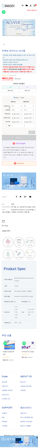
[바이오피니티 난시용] (15, 69)
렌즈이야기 (23, 413)
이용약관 (23, 390)
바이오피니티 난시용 (28, 351)
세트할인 (7, 212)
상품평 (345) (6, 231)
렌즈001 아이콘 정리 (26, 421)
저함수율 (26, 212)
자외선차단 (20, 212)
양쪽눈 (17, 97)
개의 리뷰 (12, 75)
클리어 (32, 132)
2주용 (12, 209)
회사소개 (23, 382)
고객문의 (4, 413)
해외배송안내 (19, 163)
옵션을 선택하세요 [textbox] (17, 114)
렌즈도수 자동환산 (25, 426)
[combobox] (17, 105)
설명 (3, 220)
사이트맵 (4, 426)
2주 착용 (13, 207)
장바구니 (19, 137)
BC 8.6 (17, 209)
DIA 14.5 (22, 209)
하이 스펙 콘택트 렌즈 (26, 417)
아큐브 (33, 207)
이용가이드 (5, 386)
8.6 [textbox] (13, 106)
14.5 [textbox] (13, 110)
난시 (18, 207)
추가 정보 (5, 226)
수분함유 (13, 212)
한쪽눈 (22, 97)
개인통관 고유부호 (7, 390)
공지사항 (4, 382)
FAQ (3, 417)
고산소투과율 (29, 209)
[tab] (19, 220)
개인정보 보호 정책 (25, 386)
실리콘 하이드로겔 (25, 207)
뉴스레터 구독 (6, 399)
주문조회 (4, 421)
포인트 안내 (5, 394)
